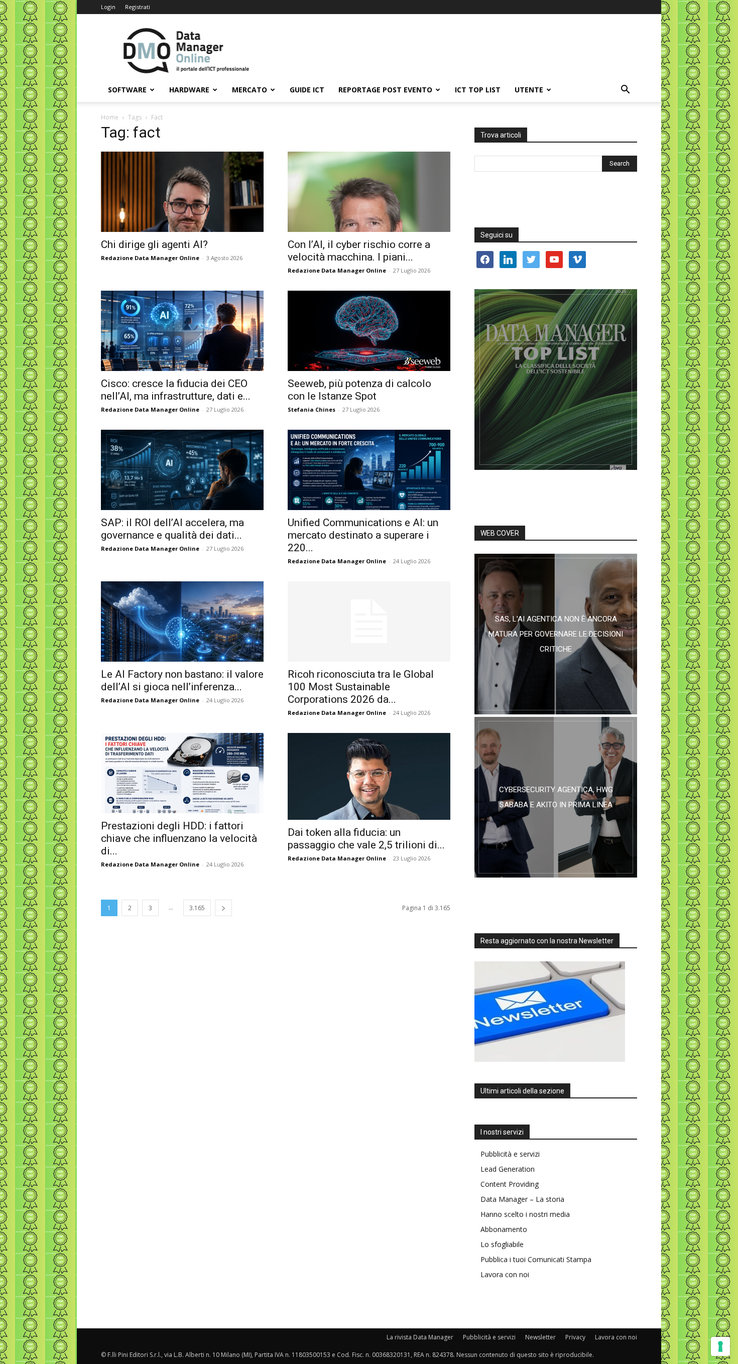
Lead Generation (507, 1169)
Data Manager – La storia (522, 1199)
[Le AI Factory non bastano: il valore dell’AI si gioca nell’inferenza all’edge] (182, 621)
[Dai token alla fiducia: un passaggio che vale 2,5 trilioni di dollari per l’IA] (369, 776)
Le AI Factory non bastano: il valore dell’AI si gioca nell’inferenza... (182, 680)
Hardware (189, 89)
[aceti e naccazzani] (555, 797)
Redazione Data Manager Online (150, 258)
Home (109, 117)
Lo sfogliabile (502, 1244)
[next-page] (223, 908)
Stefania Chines (311, 409)
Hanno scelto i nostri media (525, 1214)
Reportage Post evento (385, 89)
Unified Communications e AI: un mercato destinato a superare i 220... (363, 535)
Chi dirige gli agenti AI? (154, 244)
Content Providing (509, 1184)
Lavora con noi (504, 1274)
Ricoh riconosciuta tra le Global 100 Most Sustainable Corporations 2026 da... (361, 686)
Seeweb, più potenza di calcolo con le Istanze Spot (359, 390)
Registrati (137, 7)
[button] (625, 90)
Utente (529, 89)
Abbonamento (503, 1229)
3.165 (197, 908)
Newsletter (540, 1337)
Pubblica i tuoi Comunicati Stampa (535, 1259)
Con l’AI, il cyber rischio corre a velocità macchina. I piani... (359, 250)
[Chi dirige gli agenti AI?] (182, 192)
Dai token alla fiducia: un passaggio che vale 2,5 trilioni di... (366, 838)
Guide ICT (307, 89)
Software (127, 89)
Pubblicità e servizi (510, 1154)
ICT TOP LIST (478, 89)
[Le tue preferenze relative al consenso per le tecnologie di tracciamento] (720, 1346)
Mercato (249, 89)
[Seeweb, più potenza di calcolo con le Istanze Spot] (369, 331)
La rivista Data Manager (420, 1337)
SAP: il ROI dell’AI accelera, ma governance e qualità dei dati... (172, 529)
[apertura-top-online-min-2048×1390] (555, 379)
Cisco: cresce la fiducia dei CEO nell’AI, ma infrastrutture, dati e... (176, 390)
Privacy (575, 1337)
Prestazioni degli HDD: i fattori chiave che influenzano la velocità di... (179, 838)
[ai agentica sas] (555, 634)
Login (108, 7)
